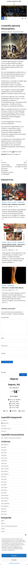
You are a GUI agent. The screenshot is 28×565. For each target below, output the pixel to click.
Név (2, 338)
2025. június (4, 479)
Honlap (3, 353)
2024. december (4, 495)
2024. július (3, 509)
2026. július (3, 447)
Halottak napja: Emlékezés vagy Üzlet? (13, 204)
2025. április (4, 484)
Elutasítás (14, 560)
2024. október (4, 501)
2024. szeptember (5, 503)
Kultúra (14, 202)
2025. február (4, 490)
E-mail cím (4, 346)
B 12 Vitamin (4, 420)
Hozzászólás (5, 317)
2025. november (5, 468)
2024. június (4, 511)
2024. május (4, 514)
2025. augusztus (5, 474)
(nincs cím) (3, 425)
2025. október (4, 471)
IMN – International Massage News (9, 526)
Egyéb (2, 520)
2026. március (4, 458)
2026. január (4, 463)
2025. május (4, 482)
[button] (25, 535)
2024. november (5, 498)
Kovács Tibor (20, 32)
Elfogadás (14, 555)
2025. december (4, 466)
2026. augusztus (5, 444)
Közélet (9, 202)
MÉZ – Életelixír (4, 438)
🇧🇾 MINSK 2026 (4, 423)
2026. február (4, 460)
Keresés (3, 372)
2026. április (4, 455)
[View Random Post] (22, 18)
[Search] (25, 18)
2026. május (4, 452)
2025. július (3, 476)
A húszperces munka (6, 428)
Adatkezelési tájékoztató (14, 563)
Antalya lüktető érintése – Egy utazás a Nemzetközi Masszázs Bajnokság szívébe (13, 246)
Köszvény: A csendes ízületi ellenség (12, 287)
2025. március (4, 487)
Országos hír (16, 154)
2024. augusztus (5, 506)
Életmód (9, 154)
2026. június (4, 450)
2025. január (4, 492)
